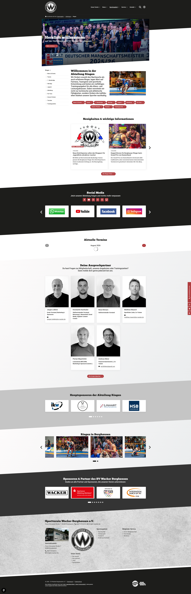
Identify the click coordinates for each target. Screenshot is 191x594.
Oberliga (110, 102)
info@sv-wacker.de (94, 524)
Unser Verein (95, 7)
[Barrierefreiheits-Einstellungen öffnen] (144, 7)
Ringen (47, 70)
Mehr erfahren (50, 46)
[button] (89, 416)
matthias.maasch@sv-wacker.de (134, 317)
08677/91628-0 (81, 524)
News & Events (77, 102)
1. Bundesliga (99, 102)
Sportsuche (101, 532)
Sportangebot (114, 7)
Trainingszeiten (119, 106)
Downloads (127, 534)
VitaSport (101, 536)
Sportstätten (76, 562)
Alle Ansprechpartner (95, 376)
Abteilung (129, 102)
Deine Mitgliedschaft (130, 532)
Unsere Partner (96, 106)
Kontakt (132, 7)
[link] (89, 147)
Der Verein (75, 556)
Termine (107, 106)
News (104, 7)
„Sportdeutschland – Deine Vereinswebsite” (76, 584)
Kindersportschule (103, 538)
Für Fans (139, 102)
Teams (88, 102)
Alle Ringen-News (107, 174)
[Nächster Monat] (144, 245)
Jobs (73, 560)
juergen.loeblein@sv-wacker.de (56, 319)
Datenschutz (78, 581)
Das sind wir (76, 558)
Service (123, 7)
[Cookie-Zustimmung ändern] (3, 590)
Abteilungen (68, 16)
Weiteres (126, 536)
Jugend (119, 102)
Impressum (70, 581)
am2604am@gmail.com (108, 366)
